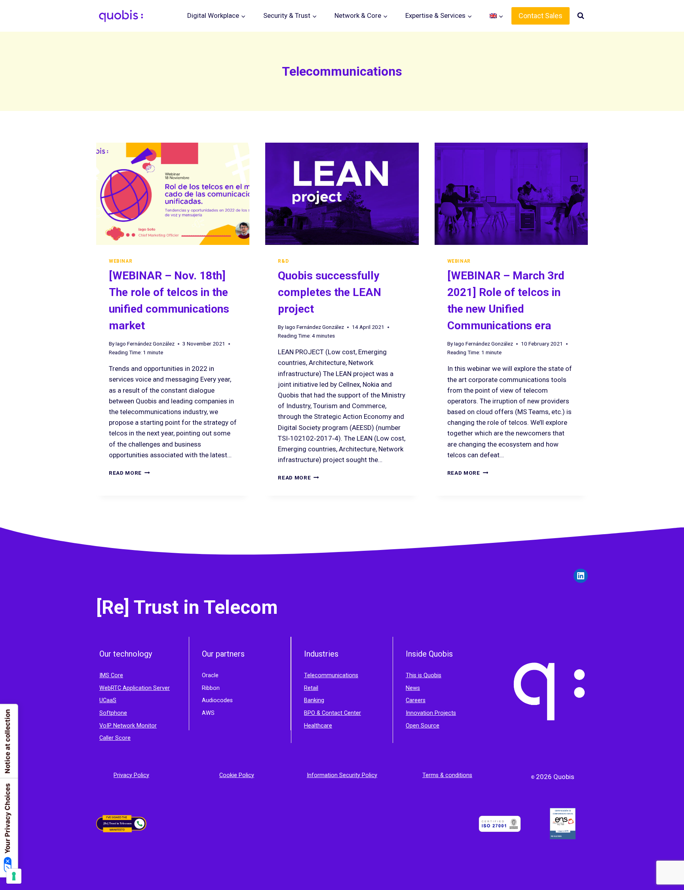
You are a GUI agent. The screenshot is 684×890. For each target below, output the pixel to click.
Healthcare (318, 725)
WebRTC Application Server (134, 688)
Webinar (120, 261)
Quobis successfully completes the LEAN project (329, 292)
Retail (311, 688)
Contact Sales (540, 15)
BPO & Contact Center (332, 713)
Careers (416, 700)
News (413, 688)
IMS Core (111, 675)
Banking (314, 700)
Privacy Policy (131, 775)
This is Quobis (423, 675)
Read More (129, 473)
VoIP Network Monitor (128, 725)
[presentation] (172, 194)
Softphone (113, 713)
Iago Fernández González (145, 343)
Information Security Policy (342, 775)
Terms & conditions (447, 775)
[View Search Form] (581, 16)
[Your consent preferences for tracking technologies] (13, 876)
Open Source (422, 725)
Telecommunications (331, 675)
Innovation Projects (431, 713)
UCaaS (107, 700)
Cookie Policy (236, 775)
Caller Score (115, 738)
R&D (283, 261)
